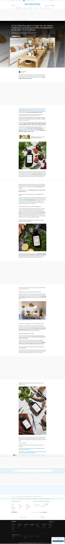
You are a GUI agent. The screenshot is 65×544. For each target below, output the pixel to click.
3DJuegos (19, 525)
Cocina (22, 19)
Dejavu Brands (29, 171)
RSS (42, 512)
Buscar (15, 5)
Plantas (24, 19)
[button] (24, 71)
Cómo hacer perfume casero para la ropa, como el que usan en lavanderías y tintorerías (38, 137)
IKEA (17, 19)
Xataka (12, 525)
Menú (11, 5)
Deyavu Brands (24, 442)
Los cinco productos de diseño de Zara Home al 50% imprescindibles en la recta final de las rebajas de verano (28, 496)
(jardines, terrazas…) (33, 75)
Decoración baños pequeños (20, 498)
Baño (19, 19)
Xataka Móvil (13, 526)
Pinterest (46, 5)
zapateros (27, 507)
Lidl (19, 509)
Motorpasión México (37, 536)
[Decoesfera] (32, 3)
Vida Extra (19, 526)
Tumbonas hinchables (27, 498)
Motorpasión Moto (38, 526)
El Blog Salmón (50, 525)
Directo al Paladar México (32, 536)
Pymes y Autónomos (50, 527)
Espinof (25, 526)
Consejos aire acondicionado (34, 498)
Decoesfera (44, 526)
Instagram (51, 5)
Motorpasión (37, 525)
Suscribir (46, 504)
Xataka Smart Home (13, 529)
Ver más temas (14, 512)
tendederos (13, 509)
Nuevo (13, 5)
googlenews (53, 5)
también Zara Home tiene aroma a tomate (25, 198)
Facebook (48, 5)
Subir (51, 521)
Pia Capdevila (38, 444)
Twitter (49, 5)
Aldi (26, 509)
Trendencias (44, 525)
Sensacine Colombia (25, 537)
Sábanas (27, 19)
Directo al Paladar (32, 525)
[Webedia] (13, 521)
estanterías (13, 507)
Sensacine (25, 525)
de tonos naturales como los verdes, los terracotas (29, 129)
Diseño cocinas (48, 498)
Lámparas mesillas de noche (42, 498)
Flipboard (18, 36)
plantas (20, 129)
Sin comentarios (14, 36)
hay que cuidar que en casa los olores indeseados (37, 111)
